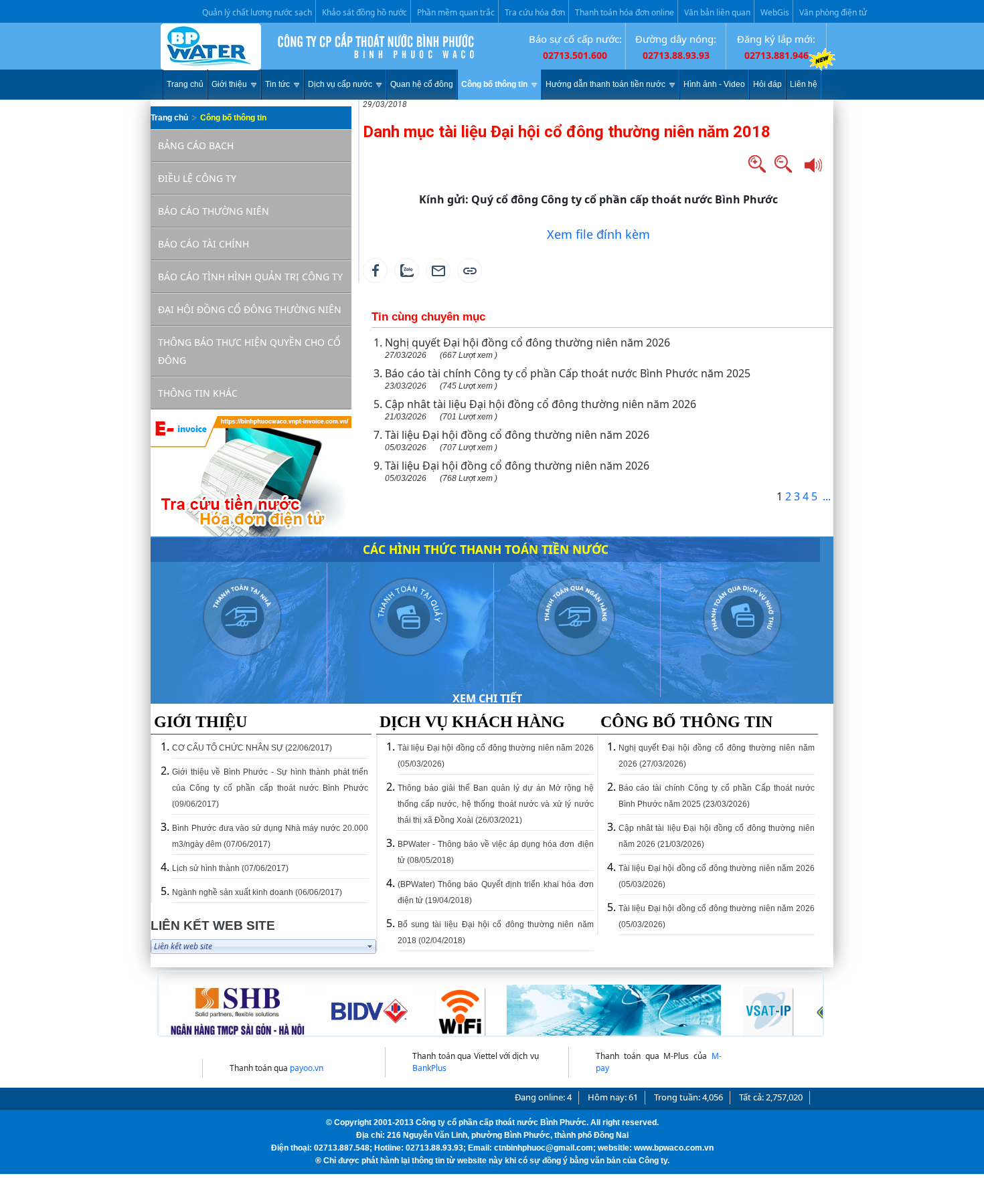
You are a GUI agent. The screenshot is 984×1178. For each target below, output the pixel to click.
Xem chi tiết (487, 698)
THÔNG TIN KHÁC (198, 393)
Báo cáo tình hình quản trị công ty (250, 276)
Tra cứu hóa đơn (535, 12)
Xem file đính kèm (598, 234)
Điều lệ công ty (197, 178)
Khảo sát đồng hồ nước (364, 12)
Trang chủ (169, 117)
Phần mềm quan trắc (456, 12)
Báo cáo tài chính (203, 243)
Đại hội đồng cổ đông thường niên (249, 309)
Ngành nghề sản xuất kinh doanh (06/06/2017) (257, 892)
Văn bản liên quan (717, 12)
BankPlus (429, 1068)
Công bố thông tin (233, 117)
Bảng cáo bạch (196, 145)
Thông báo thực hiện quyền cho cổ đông (249, 351)
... (827, 496)
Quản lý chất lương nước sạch (257, 12)
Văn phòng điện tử (833, 12)
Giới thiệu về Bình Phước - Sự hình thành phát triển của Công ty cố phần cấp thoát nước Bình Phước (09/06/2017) (270, 788)
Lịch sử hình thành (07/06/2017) (230, 868)
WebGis (774, 12)
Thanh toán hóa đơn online (624, 12)
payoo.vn (306, 1068)
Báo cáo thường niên (213, 211)
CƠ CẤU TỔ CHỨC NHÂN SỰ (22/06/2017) (252, 748)
